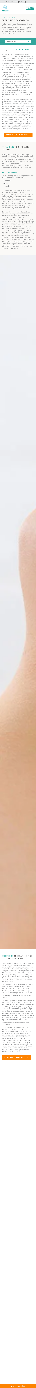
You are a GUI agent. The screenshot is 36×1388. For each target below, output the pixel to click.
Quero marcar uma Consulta (17, 135)
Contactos (22, 1)
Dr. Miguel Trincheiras (12, 1)
